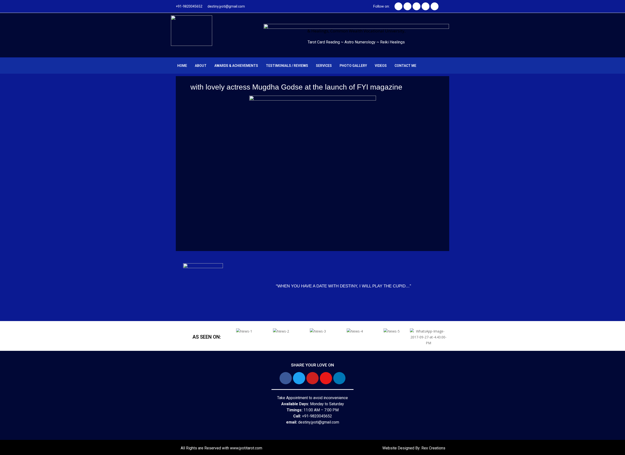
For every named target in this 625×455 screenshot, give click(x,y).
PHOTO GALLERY (353, 66)
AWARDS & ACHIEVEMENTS (236, 66)
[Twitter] (407, 6)
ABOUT (201, 66)
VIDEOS (381, 66)
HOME (182, 66)
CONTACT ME (405, 66)
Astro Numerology (360, 42)
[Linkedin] (434, 6)
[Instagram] (425, 6)
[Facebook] (398, 6)
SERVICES (324, 66)
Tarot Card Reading (324, 42)
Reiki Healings (392, 42)
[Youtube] (416, 6)
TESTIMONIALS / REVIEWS (287, 66)
